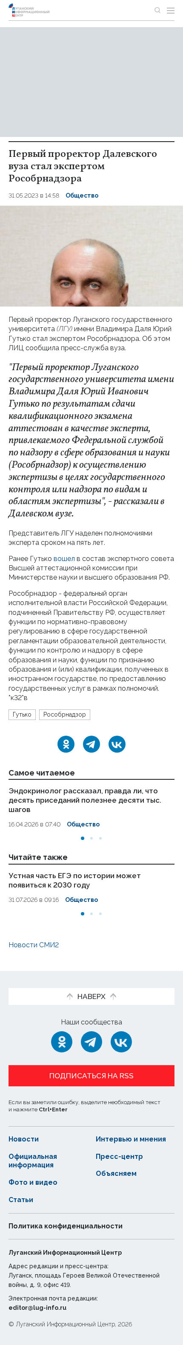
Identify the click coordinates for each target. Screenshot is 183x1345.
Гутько (22, 714)
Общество (82, 195)
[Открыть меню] (170, 10)
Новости (24, 1139)
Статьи (21, 1200)
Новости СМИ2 (34, 945)
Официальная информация (33, 1160)
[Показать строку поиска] (157, 10)
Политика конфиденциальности (66, 1226)
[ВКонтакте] (117, 744)
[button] (82, 838)
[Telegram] (91, 744)
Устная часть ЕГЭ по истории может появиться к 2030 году (75, 880)
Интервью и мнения (131, 1139)
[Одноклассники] (65, 744)
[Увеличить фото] (91, 255)
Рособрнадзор (64, 714)
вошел (64, 559)
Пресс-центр (119, 1156)
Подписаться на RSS (91, 1076)
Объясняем (116, 1173)
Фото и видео (33, 1182)
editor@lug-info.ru (37, 1307)
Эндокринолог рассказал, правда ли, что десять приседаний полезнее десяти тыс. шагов (85, 800)
